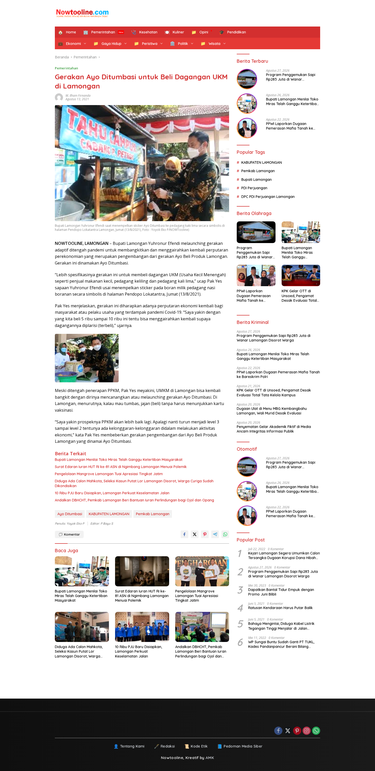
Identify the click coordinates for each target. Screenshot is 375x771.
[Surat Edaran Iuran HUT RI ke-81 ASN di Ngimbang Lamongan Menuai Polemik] (142, 571)
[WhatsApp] (316, 731)
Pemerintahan (66, 68)
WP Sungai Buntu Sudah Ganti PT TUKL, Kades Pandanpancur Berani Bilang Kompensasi (281, 644)
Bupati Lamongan (256, 179)
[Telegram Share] (215, 534)
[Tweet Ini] (194, 534)
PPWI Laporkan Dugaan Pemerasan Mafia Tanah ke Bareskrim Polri (289, 126)
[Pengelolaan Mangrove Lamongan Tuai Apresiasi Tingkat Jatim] (202, 571)
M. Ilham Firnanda (78, 95)
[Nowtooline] (83, 13)
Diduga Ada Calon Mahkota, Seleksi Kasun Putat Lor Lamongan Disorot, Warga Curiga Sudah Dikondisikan (134, 483)
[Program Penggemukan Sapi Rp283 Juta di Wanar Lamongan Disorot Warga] (247, 79)
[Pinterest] (297, 731)
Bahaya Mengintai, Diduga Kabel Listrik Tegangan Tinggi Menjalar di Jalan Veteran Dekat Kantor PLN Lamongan (281, 625)
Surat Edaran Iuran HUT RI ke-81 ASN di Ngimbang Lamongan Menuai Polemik (121, 466)
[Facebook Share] (184, 534)
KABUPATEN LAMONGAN (109, 514)
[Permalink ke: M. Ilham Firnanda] (60, 97)
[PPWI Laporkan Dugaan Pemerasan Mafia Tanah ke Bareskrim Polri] (247, 128)
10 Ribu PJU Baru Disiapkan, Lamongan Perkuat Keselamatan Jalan (112, 493)
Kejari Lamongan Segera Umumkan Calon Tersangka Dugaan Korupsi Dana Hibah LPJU (284, 555)
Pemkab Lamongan (152, 514)
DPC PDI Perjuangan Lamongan (268, 196)
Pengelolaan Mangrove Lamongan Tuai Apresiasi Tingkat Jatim (109, 474)
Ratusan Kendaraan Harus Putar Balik (280, 607)
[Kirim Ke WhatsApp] (225, 534)
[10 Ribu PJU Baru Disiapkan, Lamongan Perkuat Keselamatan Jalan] (142, 627)
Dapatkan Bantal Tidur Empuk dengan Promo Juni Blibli (281, 592)
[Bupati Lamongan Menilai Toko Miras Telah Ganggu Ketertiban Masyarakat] (82, 571)
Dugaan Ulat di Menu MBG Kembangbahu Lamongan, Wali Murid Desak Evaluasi (272, 410)
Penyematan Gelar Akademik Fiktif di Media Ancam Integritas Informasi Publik (274, 429)
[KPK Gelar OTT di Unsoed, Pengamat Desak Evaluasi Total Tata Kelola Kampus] (301, 275)
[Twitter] (288, 731)
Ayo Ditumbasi (69, 514)
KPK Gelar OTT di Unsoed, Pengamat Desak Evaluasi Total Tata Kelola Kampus (299, 296)
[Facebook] (278, 731)
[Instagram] (307, 731)
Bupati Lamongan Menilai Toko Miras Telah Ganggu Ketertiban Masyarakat (118, 459)
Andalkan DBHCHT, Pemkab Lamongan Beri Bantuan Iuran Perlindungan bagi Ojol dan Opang (134, 500)
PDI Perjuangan (254, 188)
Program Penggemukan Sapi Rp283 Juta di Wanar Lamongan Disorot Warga (290, 77)
